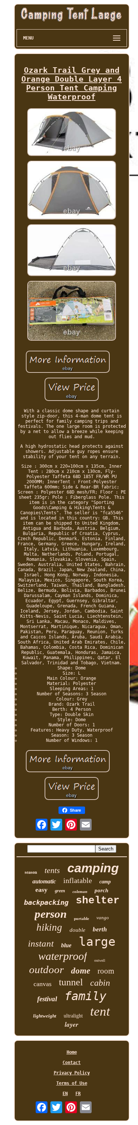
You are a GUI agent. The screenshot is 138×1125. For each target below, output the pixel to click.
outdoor (46, 969)
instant (41, 943)
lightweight (44, 1016)
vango (102, 917)
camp (105, 881)
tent (100, 1011)
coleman (79, 891)
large (97, 941)
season (31, 872)
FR (78, 1093)
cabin (100, 983)
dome (80, 970)
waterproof (62, 956)
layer (71, 1024)
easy (41, 889)
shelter (98, 900)
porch (101, 890)
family (85, 996)
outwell (99, 960)
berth (100, 929)
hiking (49, 927)
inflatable (77, 880)
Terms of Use (71, 1083)
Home (72, 1052)
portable (81, 918)
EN (65, 1093)
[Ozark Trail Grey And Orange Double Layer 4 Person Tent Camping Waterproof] (71, 132)
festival (47, 999)
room (106, 971)
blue (66, 945)
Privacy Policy (72, 1072)
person (51, 913)
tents (52, 870)
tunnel (71, 982)
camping (93, 868)
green (60, 890)
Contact (72, 1062)
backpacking (46, 902)
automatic (44, 881)
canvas (42, 984)
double (77, 930)
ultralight (73, 1016)
